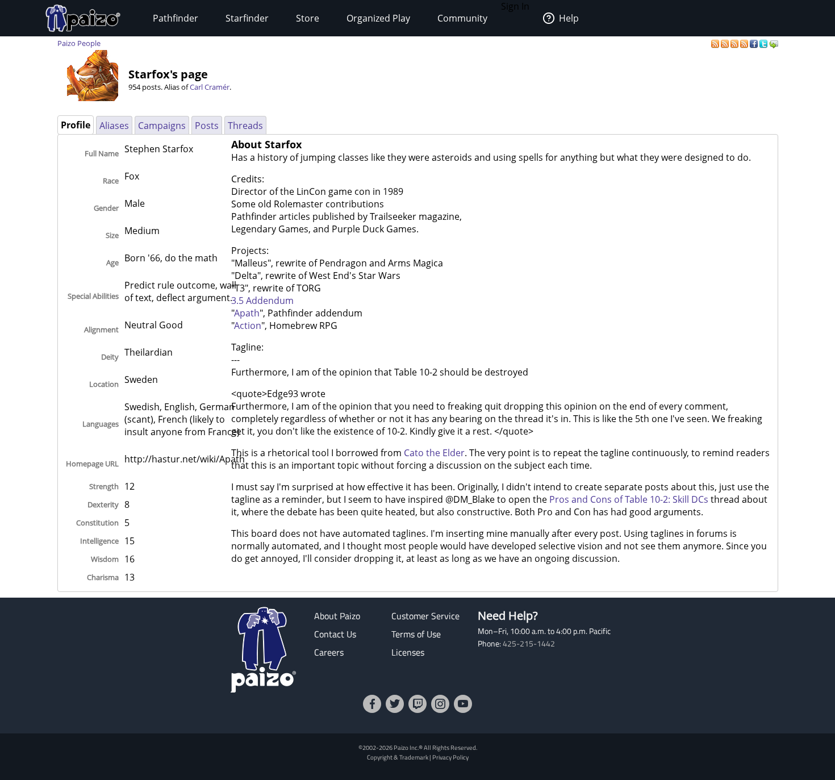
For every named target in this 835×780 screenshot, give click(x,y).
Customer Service (425, 616)
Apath (247, 313)
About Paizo (337, 616)
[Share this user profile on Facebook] (754, 43)
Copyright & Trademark (397, 757)
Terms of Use (416, 634)
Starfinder (247, 18)
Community (462, 18)
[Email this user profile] (773, 43)
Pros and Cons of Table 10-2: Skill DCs (628, 499)
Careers (329, 652)
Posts (207, 125)
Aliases (114, 125)
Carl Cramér (209, 87)
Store (307, 18)
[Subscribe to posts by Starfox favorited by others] (725, 43)
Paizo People (79, 43)
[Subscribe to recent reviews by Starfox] (735, 43)
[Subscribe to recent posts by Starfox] (716, 43)
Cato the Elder (434, 453)
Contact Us (335, 634)
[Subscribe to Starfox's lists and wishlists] (745, 43)
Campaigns (162, 125)
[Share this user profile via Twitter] (764, 43)
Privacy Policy (450, 757)
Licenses (407, 652)
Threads (245, 125)
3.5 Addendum (262, 300)
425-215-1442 (529, 643)
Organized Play (378, 18)
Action (247, 325)
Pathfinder (175, 18)
